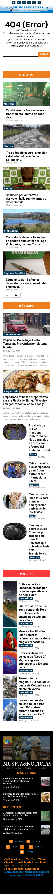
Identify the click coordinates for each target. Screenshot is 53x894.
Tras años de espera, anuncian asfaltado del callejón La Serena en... (26, 156)
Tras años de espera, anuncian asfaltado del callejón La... (18, 828)
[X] (29, 2)
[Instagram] (19, 2)
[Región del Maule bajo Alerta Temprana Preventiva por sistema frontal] (26, 324)
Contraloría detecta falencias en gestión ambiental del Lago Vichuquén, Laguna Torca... (26, 241)
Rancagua (34, 557)
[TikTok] (24, 2)
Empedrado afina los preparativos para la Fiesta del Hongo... (20, 795)
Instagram (36, 841)
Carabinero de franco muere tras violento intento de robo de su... (25, 114)
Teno (32, 516)
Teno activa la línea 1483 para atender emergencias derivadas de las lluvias (39, 503)
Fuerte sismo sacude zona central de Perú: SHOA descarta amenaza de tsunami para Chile (33, 613)
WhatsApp (39, 846)
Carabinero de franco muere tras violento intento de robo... (20, 814)
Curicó (33, 454)
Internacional (25, 598)
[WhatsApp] (34, 2)
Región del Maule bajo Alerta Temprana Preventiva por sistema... (18, 781)
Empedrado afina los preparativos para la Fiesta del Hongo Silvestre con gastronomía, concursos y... (25, 400)
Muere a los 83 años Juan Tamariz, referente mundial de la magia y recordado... (34, 637)
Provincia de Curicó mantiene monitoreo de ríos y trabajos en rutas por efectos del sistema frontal (39, 438)
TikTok (14, 846)
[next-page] (16, 295)
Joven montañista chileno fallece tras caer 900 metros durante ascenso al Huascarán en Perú (31, 707)
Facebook (19, 841)
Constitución (12, 334)
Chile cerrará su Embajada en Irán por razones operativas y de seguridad (33, 590)
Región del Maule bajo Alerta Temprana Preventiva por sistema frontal (25, 343)
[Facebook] (13, 2)
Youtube (29, 851)
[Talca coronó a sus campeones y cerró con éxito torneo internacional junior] (14, 469)
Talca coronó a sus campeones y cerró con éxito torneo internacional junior (39, 472)
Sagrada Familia (14, 273)
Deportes (34, 485)
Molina (8, 146)
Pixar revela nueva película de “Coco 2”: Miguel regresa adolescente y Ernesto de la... (34, 660)
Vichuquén (11, 230)
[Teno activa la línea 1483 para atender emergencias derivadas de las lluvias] (14, 500)
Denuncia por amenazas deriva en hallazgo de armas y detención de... (26, 198)
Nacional (9, 103)
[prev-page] (7, 295)
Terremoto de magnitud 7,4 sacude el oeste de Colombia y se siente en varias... (34, 684)
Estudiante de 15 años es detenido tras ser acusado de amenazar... (26, 283)
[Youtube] (39, 2)
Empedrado (11, 391)
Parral (8, 188)
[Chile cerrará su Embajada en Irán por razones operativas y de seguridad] (10, 592)
